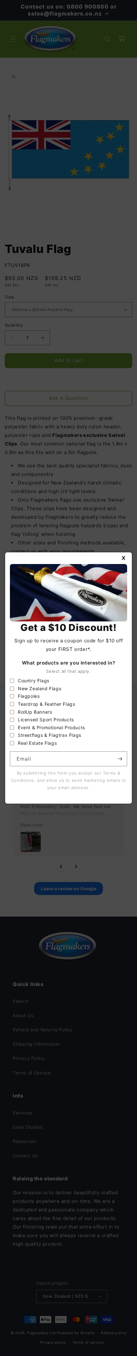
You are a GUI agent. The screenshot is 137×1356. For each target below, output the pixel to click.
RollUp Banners (35, 712)
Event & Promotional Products (51, 727)
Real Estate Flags (37, 743)
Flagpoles (29, 696)
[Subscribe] (120, 758)
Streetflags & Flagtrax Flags (49, 735)
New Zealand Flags (39, 688)
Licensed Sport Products (46, 719)
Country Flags (33, 680)
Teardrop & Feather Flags (46, 704)
